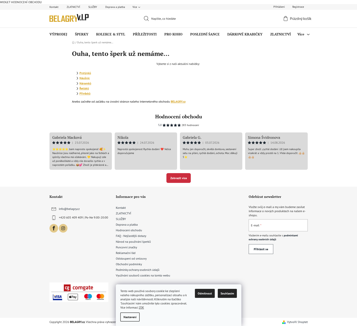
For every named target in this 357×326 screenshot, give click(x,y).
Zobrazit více (178, 178)
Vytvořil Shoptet (297, 322)
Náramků (85, 83)
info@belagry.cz (69, 209)
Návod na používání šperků (133, 241)
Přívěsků (85, 93)
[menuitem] (58, 34)
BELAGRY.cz (178, 101)
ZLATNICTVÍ (73, 7)
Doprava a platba (115, 7)
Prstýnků (85, 73)
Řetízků (84, 88)
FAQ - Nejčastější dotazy (131, 236)
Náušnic (84, 78)
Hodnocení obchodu (178, 116)
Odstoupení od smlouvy (131, 258)
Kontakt (53, 7)
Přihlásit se (261, 249)
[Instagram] (63, 228)
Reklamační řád (125, 253)
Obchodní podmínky (129, 264)
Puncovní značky (126, 247)
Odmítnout (205, 293)
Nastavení (129, 317)
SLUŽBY (92, 7)
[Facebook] (53, 228)
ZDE (141, 307)
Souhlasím (227, 293)
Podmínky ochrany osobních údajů (137, 270)
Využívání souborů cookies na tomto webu (143, 275)
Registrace (298, 6)
